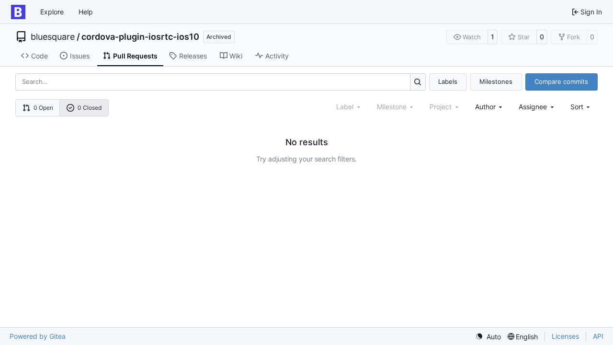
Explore (52, 12)
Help (86, 12)
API (598, 336)
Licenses (565, 336)
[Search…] (418, 81)
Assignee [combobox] (533, 107)
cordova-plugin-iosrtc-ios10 (140, 37)
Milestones (495, 81)
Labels (447, 81)
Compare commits (561, 81)
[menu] (581, 106)
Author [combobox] (485, 107)
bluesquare (53, 37)
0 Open (43, 107)
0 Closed (90, 107)
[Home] (18, 12)
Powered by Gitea (38, 336)
